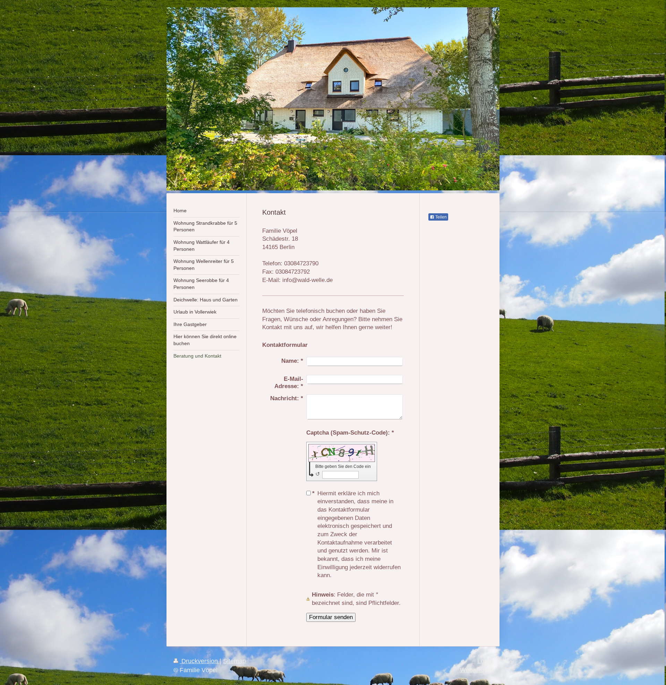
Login (485, 661)
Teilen (440, 217)
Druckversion (200, 661)
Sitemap (234, 661)
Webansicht (476, 670)
